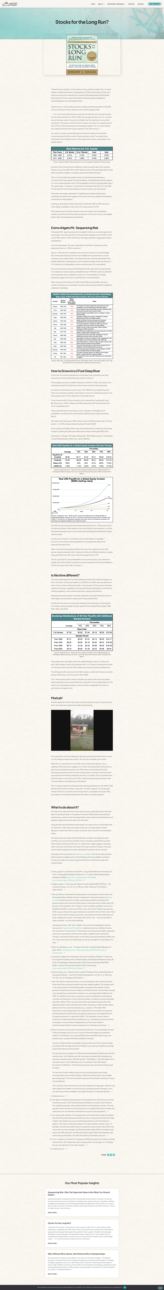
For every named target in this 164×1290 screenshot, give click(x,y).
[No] (160, 1288)
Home (93, 4)
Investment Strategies (115, 4)
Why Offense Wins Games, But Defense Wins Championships (76, 1254)
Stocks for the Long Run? (59, 1223)
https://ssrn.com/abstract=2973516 (80, 877)
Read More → (53, 1212)
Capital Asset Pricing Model (72, 928)
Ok (125, 1287)
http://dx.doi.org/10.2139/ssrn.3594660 (67, 968)
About (100, 4)
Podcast (131, 4)
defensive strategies (83, 854)
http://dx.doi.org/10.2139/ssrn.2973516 (67, 880)
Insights (141, 4)
